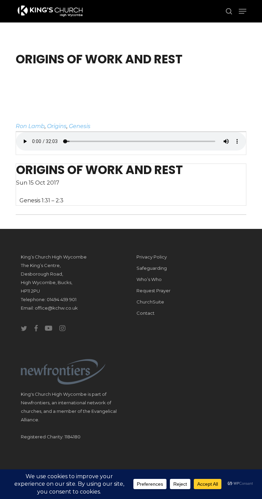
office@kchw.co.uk (56, 308)
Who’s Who (149, 279)
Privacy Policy (151, 257)
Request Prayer (153, 290)
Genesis (79, 126)
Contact (145, 313)
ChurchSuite (150, 302)
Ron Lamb (30, 126)
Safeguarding (151, 268)
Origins (57, 126)
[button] (242, 11)
